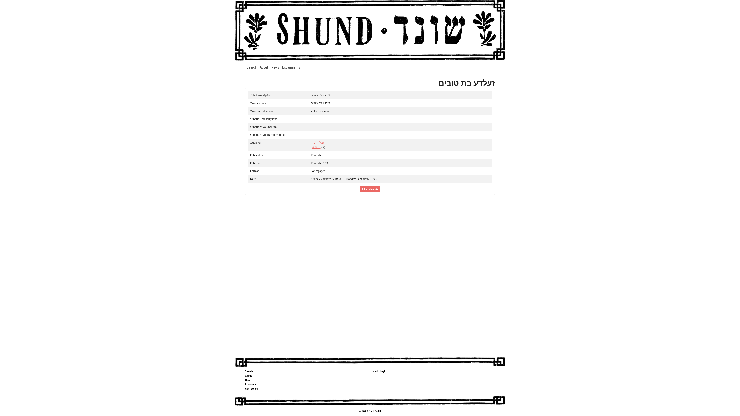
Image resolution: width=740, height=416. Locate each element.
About (264, 67)
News (275, 67)
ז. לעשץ (316, 147)
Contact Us (251, 388)
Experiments (291, 67)
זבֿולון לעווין (317, 142)
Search (252, 67)
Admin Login (379, 371)
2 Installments (370, 189)
